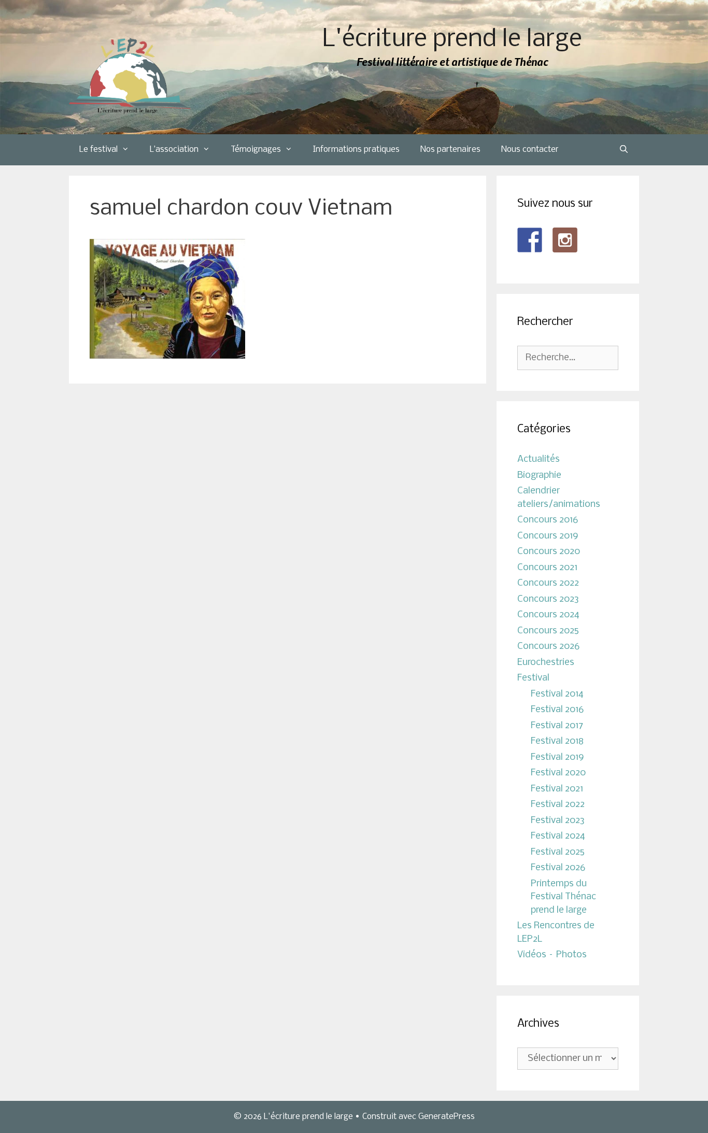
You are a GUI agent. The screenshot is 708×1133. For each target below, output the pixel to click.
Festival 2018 (557, 741)
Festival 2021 (557, 789)
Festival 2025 (558, 852)
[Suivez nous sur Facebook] (529, 240)
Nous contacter (530, 149)
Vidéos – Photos (552, 955)
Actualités (538, 459)
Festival (533, 678)
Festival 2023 (558, 821)
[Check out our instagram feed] (565, 240)
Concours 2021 (547, 568)
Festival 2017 (557, 726)
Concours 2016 (547, 520)
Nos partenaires (450, 149)
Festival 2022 (558, 805)
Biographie (539, 475)
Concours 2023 (548, 599)
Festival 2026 (558, 868)
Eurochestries (545, 663)
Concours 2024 (548, 615)
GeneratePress (446, 1116)
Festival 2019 (557, 757)
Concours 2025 (548, 631)
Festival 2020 (558, 773)
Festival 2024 (558, 836)
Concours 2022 (548, 583)
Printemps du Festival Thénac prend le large (563, 897)
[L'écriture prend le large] (130, 76)
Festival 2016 (557, 710)
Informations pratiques (356, 149)
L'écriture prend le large (452, 39)
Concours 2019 (547, 536)
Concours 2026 (548, 647)
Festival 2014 (557, 694)
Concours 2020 (548, 552)
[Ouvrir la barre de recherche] (623, 149)
